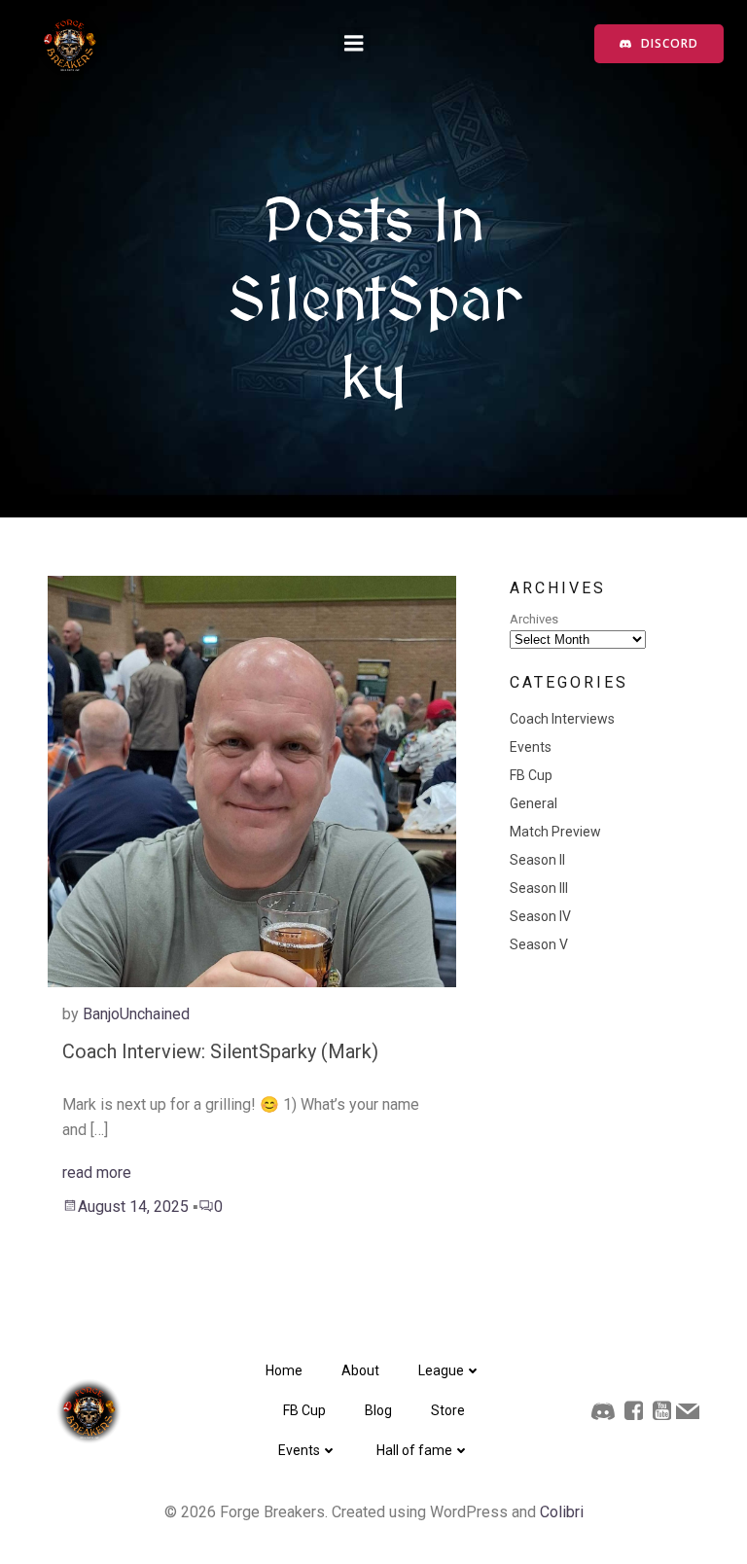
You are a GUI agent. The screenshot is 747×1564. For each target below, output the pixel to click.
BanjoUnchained (136, 1014)
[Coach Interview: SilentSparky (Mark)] (252, 780)
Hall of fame (414, 1450)
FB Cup (531, 775)
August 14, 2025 (133, 1206)
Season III (539, 888)
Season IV (540, 916)
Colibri (562, 1512)
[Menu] (354, 43)
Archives (534, 619)
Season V (539, 944)
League (441, 1370)
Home (284, 1370)
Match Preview (555, 831)
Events (530, 747)
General (533, 803)
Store (448, 1410)
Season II (537, 860)
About (360, 1370)
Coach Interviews (562, 719)
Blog (378, 1410)
